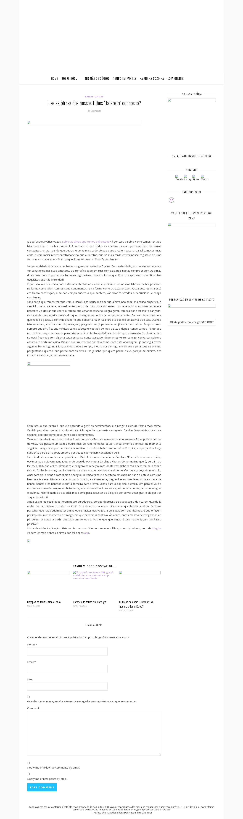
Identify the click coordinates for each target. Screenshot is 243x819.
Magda (156, 528)
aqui (86, 533)
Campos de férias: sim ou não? (44, 602)
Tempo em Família (124, 78)
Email (31, 662)
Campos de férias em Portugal (90, 602)
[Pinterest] (196, 178)
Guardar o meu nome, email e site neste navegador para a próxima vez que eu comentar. (82, 701)
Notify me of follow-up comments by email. (53, 767)
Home (54, 78)
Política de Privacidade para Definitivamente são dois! (123, 812)
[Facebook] (179, 178)
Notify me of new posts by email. (47, 778)
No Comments (94, 111)
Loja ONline (175, 78)
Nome (32, 644)
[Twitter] (204, 178)
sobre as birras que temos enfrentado (85, 241)
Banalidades (94, 96)
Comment (33, 708)
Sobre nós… (69, 78)
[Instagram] (187, 178)
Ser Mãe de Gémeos (97, 78)
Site (29, 679)
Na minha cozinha (152, 78)
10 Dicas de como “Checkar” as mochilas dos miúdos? (136, 604)
